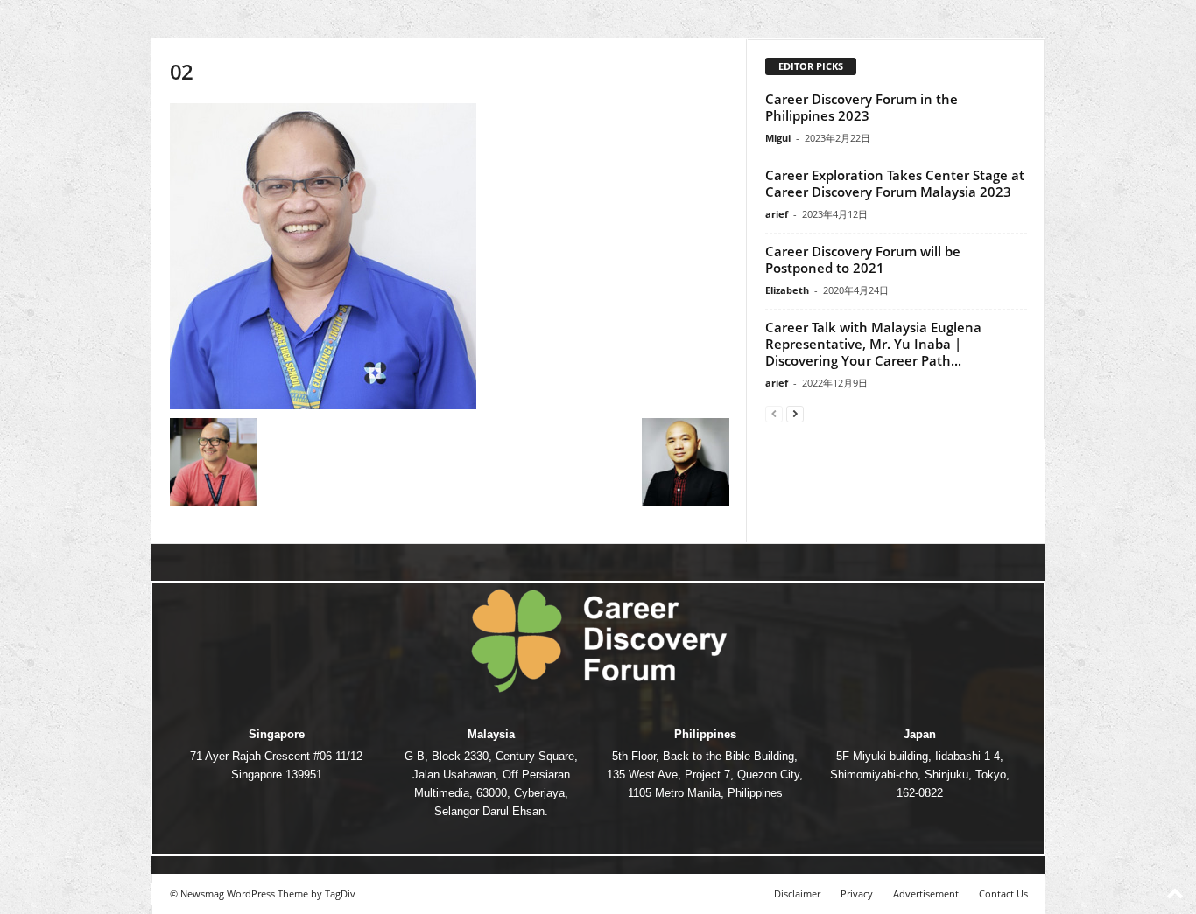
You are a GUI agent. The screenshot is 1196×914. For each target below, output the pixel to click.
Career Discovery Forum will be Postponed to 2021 (862, 259)
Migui (778, 137)
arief (776, 213)
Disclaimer (797, 893)
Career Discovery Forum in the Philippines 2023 (861, 107)
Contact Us (1003, 893)
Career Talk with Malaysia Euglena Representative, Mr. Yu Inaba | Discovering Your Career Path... (873, 343)
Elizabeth (787, 290)
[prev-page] (774, 413)
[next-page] (795, 413)
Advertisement (926, 893)
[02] (449, 256)
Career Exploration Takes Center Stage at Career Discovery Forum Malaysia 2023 (894, 183)
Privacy (857, 893)
